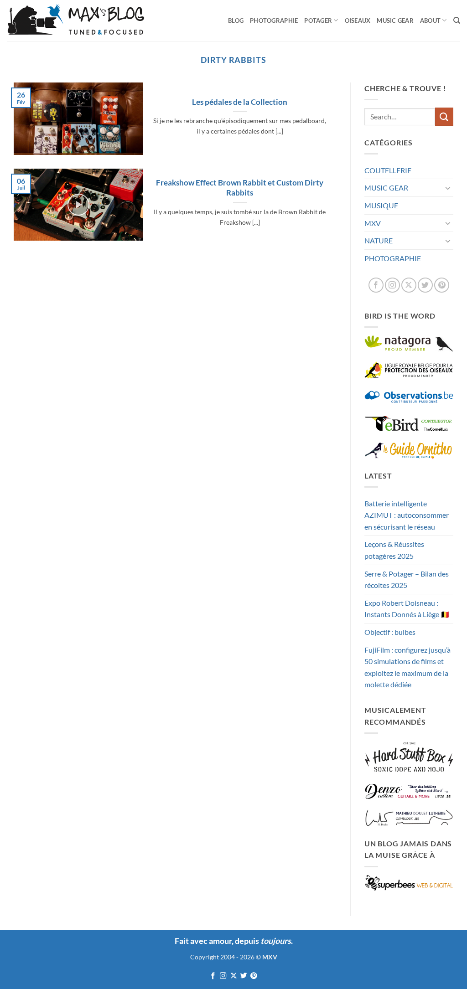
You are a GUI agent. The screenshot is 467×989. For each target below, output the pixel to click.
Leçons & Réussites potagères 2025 (394, 550)
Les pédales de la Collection (239, 102)
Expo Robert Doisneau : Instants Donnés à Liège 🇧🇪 (407, 608)
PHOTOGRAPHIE (274, 20)
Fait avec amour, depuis (233, 941)
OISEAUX (358, 20)
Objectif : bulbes (389, 632)
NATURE (378, 240)
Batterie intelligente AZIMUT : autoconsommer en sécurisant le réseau (406, 515)
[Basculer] (447, 187)
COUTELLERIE (387, 170)
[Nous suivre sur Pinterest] (441, 285)
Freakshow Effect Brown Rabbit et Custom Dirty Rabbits (239, 187)
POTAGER (318, 20)
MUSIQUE (381, 205)
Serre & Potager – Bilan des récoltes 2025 (406, 579)
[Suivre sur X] (408, 285)
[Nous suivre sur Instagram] (392, 285)
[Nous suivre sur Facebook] (376, 285)
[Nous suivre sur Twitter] (425, 285)
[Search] (456, 20)
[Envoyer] (444, 116)
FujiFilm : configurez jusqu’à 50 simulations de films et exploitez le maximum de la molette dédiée (407, 667)
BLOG (236, 20)
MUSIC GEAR (395, 20)
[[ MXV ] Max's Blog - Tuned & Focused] (76, 20)
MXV (372, 223)
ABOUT (430, 20)
